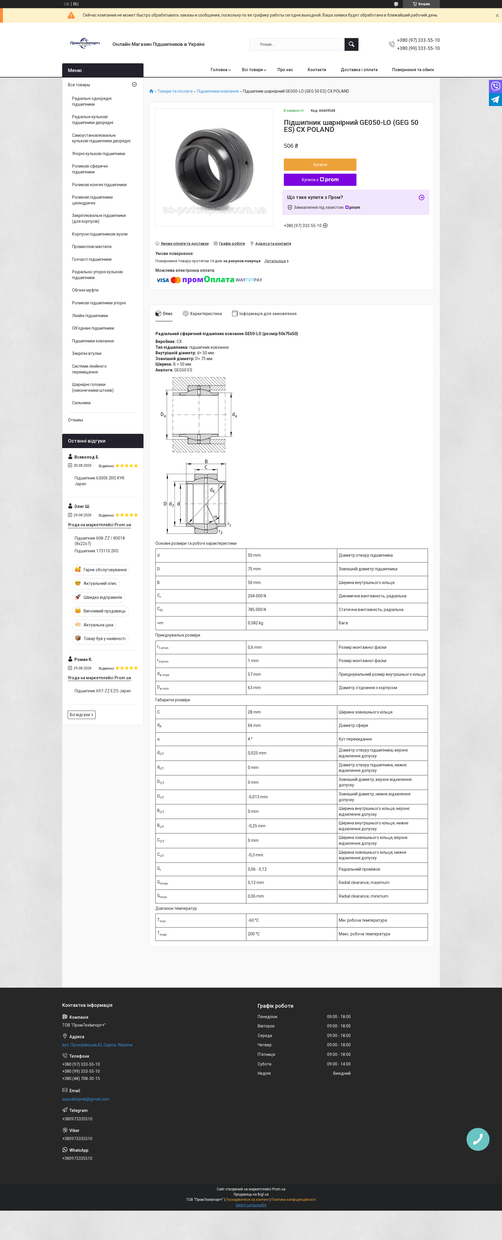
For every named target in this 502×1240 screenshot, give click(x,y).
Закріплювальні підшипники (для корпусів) (99, 218)
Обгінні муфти (85, 290)
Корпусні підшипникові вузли (100, 234)
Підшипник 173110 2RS (97, 551)
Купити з (310, 179)
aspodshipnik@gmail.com (85, 1099)
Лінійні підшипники (90, 315)
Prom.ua (279, 1189)
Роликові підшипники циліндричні (92, 200)
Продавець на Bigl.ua (251, 1194)
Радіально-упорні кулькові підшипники (97, 274)
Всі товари (252, 69)
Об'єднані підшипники (93, 328)
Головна (219, 69)
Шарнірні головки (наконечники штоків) (93, 387)
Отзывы (75, 420)
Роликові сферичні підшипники (90, 169)
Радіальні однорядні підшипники (92, 101)
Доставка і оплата (359, 69)
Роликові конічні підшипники (99, 184)
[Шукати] (351, 44)
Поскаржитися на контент (247, 1200)
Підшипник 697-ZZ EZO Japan (103, 691)
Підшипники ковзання (218, 91)
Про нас (285, 69)
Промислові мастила (92, 246)
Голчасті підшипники (92, 259)
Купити (320, 164)
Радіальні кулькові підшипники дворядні (92, 119)
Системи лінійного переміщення (89, 369)
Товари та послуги (175, 91)
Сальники (81, 402)
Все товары (79, 84)
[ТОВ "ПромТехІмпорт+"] (85, 44)
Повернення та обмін (413, 69)
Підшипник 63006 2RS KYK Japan (99, 481)
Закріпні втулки (86, 353)
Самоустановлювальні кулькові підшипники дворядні (101, 138)
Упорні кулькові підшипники (98, 153)
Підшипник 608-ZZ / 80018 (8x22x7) (100, 541)
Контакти (317, 69)
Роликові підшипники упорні (99, 303)
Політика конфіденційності (293, 1200)
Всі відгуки (80, 714)
